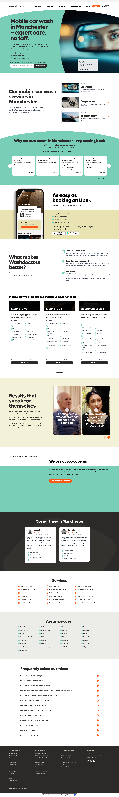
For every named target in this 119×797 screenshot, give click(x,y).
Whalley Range (46, 647)
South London (13, 757)
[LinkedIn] (94, 761)
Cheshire (11, 773)
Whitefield (65, 647)
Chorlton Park (45, 630)
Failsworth (23, 633)
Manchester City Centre (28, 637)
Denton (64, 630)
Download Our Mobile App (68, 757)
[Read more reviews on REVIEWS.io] (102, 179)
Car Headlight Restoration (57, 603)
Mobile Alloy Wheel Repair (57, 589)
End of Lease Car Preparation (87, 603)
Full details (24, 362)
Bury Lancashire (25, 630)
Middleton (44, 637)
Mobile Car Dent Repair (56, 596)
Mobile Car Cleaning (84, 593)
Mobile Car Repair (26, 593)
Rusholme (65, 640)
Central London (13, 753)
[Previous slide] (105, 437)
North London (13, 755)
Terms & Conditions (66, 767)
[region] (59, 165)
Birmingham (12, 771)
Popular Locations (15, 751)
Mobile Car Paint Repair (85, 596)
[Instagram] (91, 761)
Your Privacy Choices (64, 795)
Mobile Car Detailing (84, 586)
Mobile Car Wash (54, 586)
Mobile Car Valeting (27, 586)
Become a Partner (76, 6)
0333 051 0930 (82, 1)
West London (12, 762)
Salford (85, 640)
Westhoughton (25, 647)
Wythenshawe (24, 650)
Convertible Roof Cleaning (57, 599)
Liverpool (11, 767)
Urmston (86, 643)
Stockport (23, 643)
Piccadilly (86, 637)
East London (12, 760)
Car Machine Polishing (28, 603)
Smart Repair (25, 596)
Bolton (43, 627)
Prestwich (23, 640)
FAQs (62, 764)
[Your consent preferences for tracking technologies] (116, 794)
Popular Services (40, 751)
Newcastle (12, 769)
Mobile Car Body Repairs (85, 589)
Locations (50, 6)
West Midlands (13, 780)
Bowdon (65, 627)
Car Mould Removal (27, 599)
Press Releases (65, 760)
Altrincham (23, 627)
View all (59, 371)
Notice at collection (49, 795)
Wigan (85, 647)
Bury (84, 627)
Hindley (64, 633)
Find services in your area (60, 481)
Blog (62, 753)
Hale (42, 633)
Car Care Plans (39, 764)
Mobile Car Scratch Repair (29, 589)
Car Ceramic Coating (84, 599)
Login (88, 6)
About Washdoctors (67, 751)
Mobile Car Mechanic (56, 593)
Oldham (64, 637)
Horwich (85, 633)
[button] (10, 166)
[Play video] (67, 410)
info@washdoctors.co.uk (94, 753)
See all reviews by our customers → (65, 437)
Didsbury (86, 630)
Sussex (11, 778)
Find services (40, 65)
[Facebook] (88, 761)
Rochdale (44, 640)
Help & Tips (62, 6)
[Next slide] (108, 437)
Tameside (65, 643)
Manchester (12, 764)
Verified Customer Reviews (68, 762)
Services (38, 6)
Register (96, 6)
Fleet (36, 767)
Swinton (43, 643)
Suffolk (11, 776)
